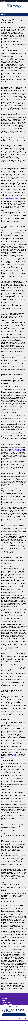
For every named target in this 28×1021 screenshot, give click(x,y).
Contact (4, 998)
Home (4, 996)
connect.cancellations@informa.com (10, 198)
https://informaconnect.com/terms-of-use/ (12, 449)
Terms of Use (6, 1002)
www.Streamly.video (17, 450)
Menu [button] (5, 14)
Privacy (4, 1000)
